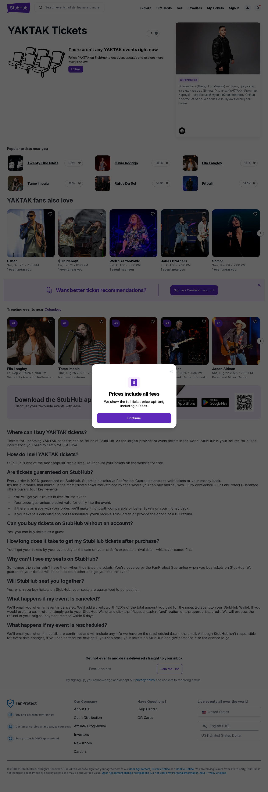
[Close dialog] (171, 371)
